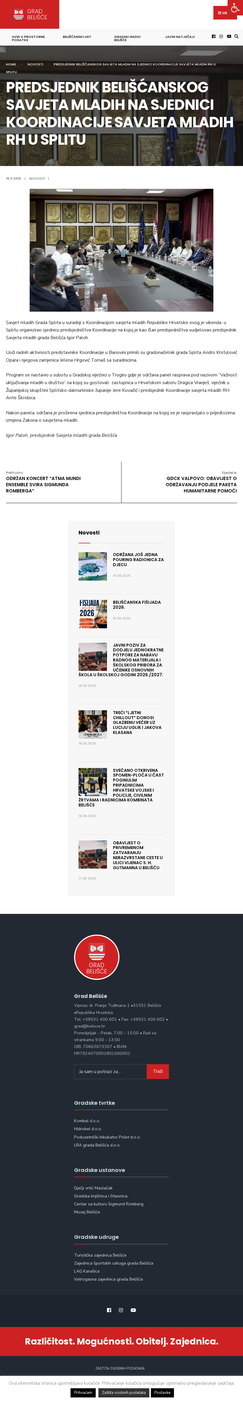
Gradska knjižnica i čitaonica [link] (100, 1196)
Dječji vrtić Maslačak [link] (93, 1188)
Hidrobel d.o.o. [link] (88, 1129)
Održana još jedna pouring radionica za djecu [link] (138, 560)
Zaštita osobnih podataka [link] (120, 1368)
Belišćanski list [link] (77, 36)
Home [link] (11, 64)
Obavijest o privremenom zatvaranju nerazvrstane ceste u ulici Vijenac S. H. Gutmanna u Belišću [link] (138, 855)
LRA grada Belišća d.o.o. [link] (97, 1145)
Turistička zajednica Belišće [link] (100, 1255)
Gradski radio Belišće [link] (127, 38)
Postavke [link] (162, 1392)
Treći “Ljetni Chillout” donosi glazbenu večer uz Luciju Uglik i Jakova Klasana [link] (137, 722)
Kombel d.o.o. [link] (87, 1121)
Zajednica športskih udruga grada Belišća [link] (113, 1263)
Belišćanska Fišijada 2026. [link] (137, 604)
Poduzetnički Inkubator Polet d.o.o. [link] (107, 1137)
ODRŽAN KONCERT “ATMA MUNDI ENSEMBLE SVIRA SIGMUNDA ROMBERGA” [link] (43, 482)
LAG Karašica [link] (87, 1271)
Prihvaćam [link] (83, 1392)
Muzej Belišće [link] (87, 1212)
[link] (235, 7)
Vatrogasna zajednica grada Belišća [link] (108, 1279)
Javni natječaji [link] (180, 36)
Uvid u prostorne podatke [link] (28, 38)
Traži (158, 1071)
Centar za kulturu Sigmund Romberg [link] (108, 1204)
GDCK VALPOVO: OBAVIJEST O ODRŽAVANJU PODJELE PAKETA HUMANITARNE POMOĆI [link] (201, 482)
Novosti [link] (35, 64)
